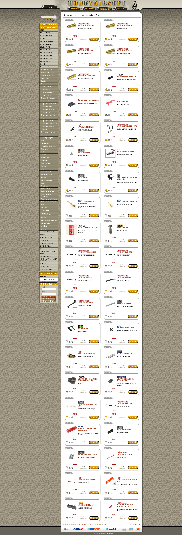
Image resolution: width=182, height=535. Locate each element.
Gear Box (44, 155)
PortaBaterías (45, 210)
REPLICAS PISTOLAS (46, 55)
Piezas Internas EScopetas (46, 195)
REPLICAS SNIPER (45, 61)
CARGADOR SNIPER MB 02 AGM (86, 505)
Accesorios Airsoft (93, 15)
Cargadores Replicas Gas (49, 123)
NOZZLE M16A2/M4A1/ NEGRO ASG (126, 76)
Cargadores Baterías (47, 109)
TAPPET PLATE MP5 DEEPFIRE (124, 403)
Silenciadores (45, 223)
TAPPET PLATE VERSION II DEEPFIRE (87, 252)
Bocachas (44, 84)
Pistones (44, 207)
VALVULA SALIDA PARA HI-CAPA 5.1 (87, 353)
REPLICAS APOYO (45, 47)
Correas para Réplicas (48, 132)
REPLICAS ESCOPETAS (46, 53)
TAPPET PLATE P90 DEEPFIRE (85, 302)
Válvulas (43, 229)
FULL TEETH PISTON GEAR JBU (125, 303)
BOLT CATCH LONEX (83, 329)
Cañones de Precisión (48, 98)
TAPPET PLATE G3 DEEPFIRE (124, 277)
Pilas (42, 204)
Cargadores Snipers (47, 126)
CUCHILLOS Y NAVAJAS (47, 243)
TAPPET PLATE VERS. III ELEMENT (87, 479)
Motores (44, 177)
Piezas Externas (46, 189)
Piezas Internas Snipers (48, 202)
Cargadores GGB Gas (47, 118)
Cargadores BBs (46, 112)
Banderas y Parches (46, 237)
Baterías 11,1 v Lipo (47, 75)
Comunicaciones (45, 240)
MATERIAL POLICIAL (46, 256)
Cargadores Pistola (47, 121)
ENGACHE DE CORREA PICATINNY (125, 328)
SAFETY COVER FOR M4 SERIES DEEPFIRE (127, 126)
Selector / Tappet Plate (49, 220)
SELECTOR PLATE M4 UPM (123, 102)
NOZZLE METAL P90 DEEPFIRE (85, 50)
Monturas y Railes (47, 174)
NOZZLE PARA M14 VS (84, 152)
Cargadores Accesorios (48, 104)
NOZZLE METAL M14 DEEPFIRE (124, 25)
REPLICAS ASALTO (45, 50)
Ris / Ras (44, 218)
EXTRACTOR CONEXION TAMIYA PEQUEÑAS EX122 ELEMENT (125, 505)
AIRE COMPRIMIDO (45, 33)
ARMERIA (42, 38)
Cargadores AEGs (46, 106)
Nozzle (43, 183)
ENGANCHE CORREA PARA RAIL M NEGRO (88, 101)
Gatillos (43, 152)
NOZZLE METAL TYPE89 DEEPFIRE (86, 76)
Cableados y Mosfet (47, 92)
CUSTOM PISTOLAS (45, 246)
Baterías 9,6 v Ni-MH (47, 72)
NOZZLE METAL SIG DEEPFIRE (124, 50)
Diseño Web (111, 533)
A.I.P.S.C (42, 235)
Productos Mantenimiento (46, 214)
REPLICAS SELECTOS (46, 58)
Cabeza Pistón (45, 89)
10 (93, 524)
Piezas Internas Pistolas (49, 199)
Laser (43, 169)
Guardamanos (45, 157)
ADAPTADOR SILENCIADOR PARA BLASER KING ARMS (125, 380)
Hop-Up (43, 166)
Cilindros (44, 129)
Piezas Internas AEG (47, 191)
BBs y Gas (43, 64)
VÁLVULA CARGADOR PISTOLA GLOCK (127, 202)
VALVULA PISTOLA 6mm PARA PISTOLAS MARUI (86, 202)
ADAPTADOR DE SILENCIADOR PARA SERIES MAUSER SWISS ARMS (87, 380)
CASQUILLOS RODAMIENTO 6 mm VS (87, 455)
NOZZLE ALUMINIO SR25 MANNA (125, 151)
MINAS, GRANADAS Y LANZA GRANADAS (48, 260)
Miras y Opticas (46, 172)
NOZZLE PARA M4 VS (83, 177)
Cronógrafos (45, 135)
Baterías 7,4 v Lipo (47, 70)
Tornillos (44, 226)
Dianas (43, 140)
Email (43, 287)
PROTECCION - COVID (46, 269)
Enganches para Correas (48, 146)
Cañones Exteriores (47, 101)
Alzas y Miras (45, 78)
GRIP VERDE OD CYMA (122, 228)
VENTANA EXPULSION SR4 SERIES (126, 354)
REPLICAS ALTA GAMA (46, 41)
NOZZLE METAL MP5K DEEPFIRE (86, 25)
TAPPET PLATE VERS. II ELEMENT (125, 454)
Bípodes (43, 81)
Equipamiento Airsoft (47, 232)
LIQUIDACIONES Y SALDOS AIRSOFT (48, 252)
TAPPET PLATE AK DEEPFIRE (85, 277)
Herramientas (45, 163)
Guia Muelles (45, 160)
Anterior (73, 524)
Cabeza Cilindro (46, 87)
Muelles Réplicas (46, 180)
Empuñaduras (45, 143)
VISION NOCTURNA (45, 44)
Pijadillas (43, 263)
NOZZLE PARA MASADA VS (124, 429)
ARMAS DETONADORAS (47, 36)
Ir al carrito (43, 276)
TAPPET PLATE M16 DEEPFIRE (124, 252)
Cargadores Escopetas (48, 115)
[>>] (105, 524)
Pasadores (44, 186)
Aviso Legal (104, 533)
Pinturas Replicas (45, 266)
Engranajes (44, 149)
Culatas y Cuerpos (47, 138)
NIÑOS (42, 30)
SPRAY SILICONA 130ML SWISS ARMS (88, 228)
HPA (41, 249)
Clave (43, 292)
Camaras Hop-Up (46, 95)
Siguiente (98, 524)
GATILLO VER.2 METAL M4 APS (86, 127)
